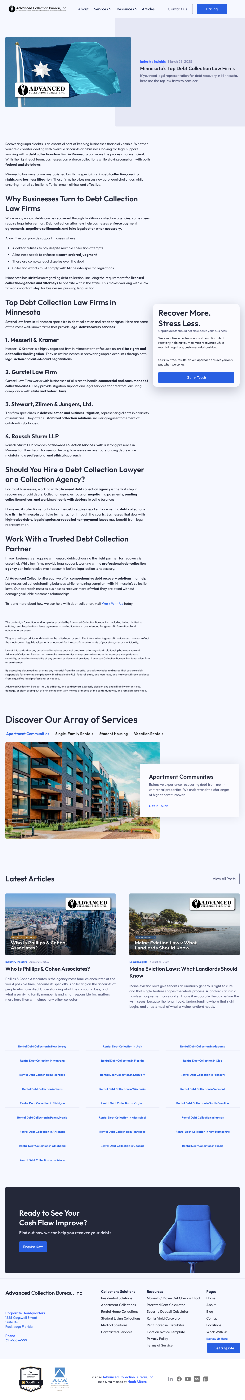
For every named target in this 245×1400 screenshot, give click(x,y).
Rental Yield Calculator (164, 1318)
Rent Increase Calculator (166, 1325)
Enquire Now (33, 1246)
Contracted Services (116, 1332)
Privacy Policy (157, 1338)
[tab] (27, 735)
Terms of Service (160, 1345)
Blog (209, 1311)
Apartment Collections (118, 1305)
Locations (213, 1325)
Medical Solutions (114, 1325)
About (211, 1305)
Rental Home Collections (119, 1311)
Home (211, 1298)
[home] (37, 9)
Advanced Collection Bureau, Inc (128, 1377)
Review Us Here (217, 1339)
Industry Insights (153, 61)
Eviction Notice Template (166, 1332)
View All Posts (224, 878)
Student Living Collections (120, 1318)
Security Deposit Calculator (168, 1311)
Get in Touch (158, 806)
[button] (102, 9)
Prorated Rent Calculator (166, 1305)
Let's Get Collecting (196, 372)
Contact (212, 1318)
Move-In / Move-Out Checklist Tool (173, 1298)
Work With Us (112, 603)
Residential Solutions (116, 1298)
